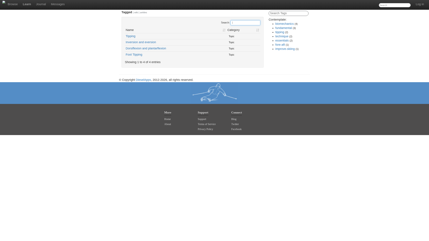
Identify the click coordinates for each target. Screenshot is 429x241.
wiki (136, 12)
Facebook (236, 129)
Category (233, 30)
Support (202, 119)
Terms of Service (207, 124)
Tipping (130, 36)
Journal (41, 4)
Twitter (235, 124)
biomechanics (284, 23)
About (167, 124)
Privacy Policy (205, 129)
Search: (225, 22)
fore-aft (280, 44)
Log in (420, 4)
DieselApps (143, 80)
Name (130, 30)
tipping (279, 32)
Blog (233, 119)
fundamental (283, 28)
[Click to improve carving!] (214, 93)
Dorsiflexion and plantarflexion (146, 48)
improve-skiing (285, 49)
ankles (143, 12)
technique (281, 36)
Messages (58, 4)
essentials (282, 40)
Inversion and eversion (141, 42)
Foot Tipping (134, 54)
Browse (13, 4)
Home (167, 119)
